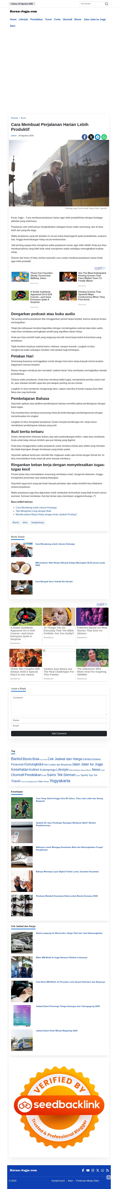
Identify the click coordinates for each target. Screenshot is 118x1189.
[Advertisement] (63, 51)
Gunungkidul (33, 764)
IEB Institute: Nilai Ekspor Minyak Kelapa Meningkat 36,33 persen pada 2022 (70, 564)
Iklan (12, 26)
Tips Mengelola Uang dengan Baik (33, 511)
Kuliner (34, 769)
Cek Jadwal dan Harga (65, 759)
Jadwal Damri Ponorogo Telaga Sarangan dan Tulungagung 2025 (68, 1006)
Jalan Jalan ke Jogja (95, 19)
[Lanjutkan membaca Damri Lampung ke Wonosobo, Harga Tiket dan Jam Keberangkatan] (22, 942)
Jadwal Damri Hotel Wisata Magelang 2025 (56, 1030)
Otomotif (67, 19)
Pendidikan (36, 19)
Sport (78, 775)
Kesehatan (19, 769)
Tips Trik (93, 775)
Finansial (17, 764)
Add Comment (59, 733)
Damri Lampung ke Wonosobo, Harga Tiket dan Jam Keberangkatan (69, 933)
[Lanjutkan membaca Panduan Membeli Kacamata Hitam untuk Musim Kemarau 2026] (22, 905)
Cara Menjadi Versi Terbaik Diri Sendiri (54, 581)
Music (88, 770)
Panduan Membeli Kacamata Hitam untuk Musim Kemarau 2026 (67, 896)
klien (25, 522)
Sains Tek (55, 775)
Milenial (83, 770)
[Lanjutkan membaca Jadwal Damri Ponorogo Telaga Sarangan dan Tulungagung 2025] (22, 1016)
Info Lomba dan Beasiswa (57, 764)
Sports (84, 775)
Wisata (46, 782)
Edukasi (96, 759)
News (96, 769)
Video (40, 781)
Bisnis (77, 19)
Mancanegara (74, 770)
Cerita (57, 19)
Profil (44, 775)
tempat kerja (37, 522)
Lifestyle (23, 19)
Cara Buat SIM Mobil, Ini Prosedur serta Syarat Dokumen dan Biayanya (70, 982)
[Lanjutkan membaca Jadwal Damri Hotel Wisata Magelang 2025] (22, 1040)
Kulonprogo (48, 769)
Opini (103, 770)
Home (13, 19)
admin (14, 135)
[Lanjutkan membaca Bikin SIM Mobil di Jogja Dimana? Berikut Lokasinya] (22, 967)
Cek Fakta (43, 759)
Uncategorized (31, 782)
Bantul (16, 759)
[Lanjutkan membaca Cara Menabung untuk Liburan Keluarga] (22, 549)
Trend (23, 781)
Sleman (69, 775)
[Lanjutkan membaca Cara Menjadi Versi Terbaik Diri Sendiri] (22, 587)
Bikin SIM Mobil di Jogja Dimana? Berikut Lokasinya (61, 957)
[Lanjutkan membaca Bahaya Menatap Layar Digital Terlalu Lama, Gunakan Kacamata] (22, 881)
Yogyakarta (60, 780)
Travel (48, 19)
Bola (35, 759)
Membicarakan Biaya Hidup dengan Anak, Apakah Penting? (46, 514)
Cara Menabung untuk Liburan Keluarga (36, 507)
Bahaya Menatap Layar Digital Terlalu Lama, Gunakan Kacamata (67, 871)
